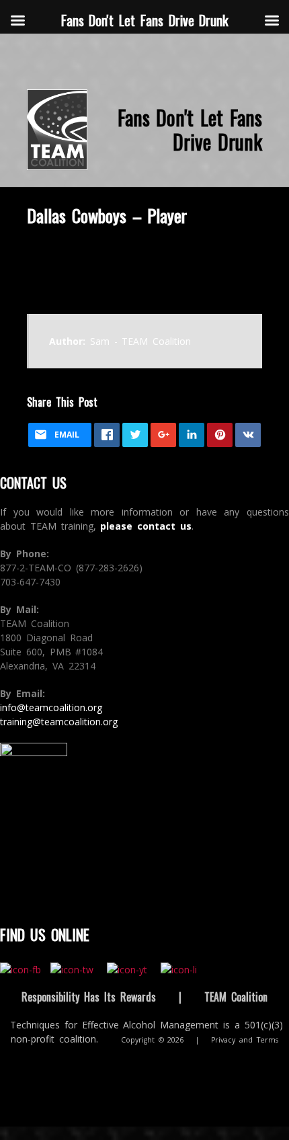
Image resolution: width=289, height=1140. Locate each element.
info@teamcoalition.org (51, 707)
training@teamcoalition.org (59, 721)
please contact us (146, 526)
